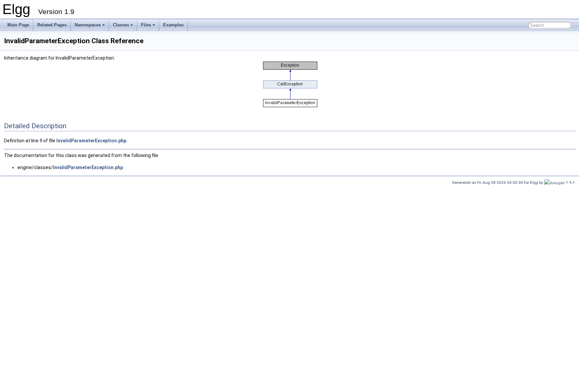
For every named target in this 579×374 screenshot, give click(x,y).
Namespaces (88, 24)
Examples (173, 24)
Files (146, 24)
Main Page (18, 24)
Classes (121, 24)
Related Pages (52, 24)
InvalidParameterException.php (91, 140)
